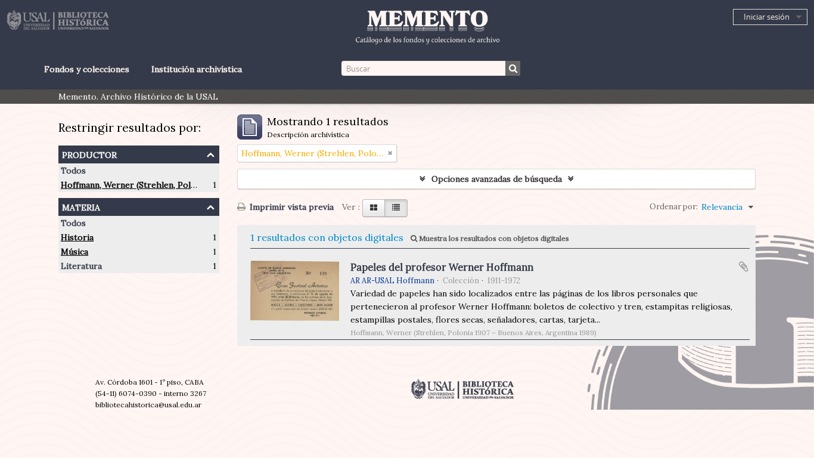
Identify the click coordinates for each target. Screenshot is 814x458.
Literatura (81, 266)
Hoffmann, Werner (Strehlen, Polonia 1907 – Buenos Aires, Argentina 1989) (208, 185)
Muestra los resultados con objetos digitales (493, 238)
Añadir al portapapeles (744, 267)
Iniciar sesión (767, 16)
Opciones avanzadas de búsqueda (496, 179)
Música (74, 251)
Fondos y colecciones (86, 69)
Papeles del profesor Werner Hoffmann (441, 267)
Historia (77, 237)
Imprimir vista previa (290, 207)
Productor (89, 153)
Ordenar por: (674, 207)
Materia (81, 206)
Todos (73, 170)
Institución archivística (196, 69)
